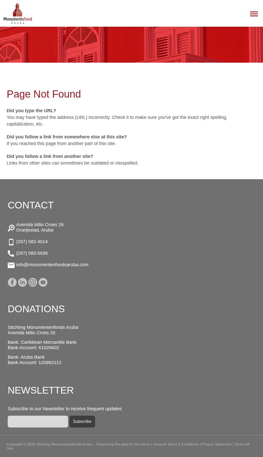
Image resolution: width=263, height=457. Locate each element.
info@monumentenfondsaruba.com (52, 264)
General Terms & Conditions (176, 444)
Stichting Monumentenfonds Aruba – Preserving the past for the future (18, 13)
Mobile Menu (254, 13)
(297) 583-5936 (32, 253)
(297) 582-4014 (32, 241)
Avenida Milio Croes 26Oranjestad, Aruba (40, 227)
